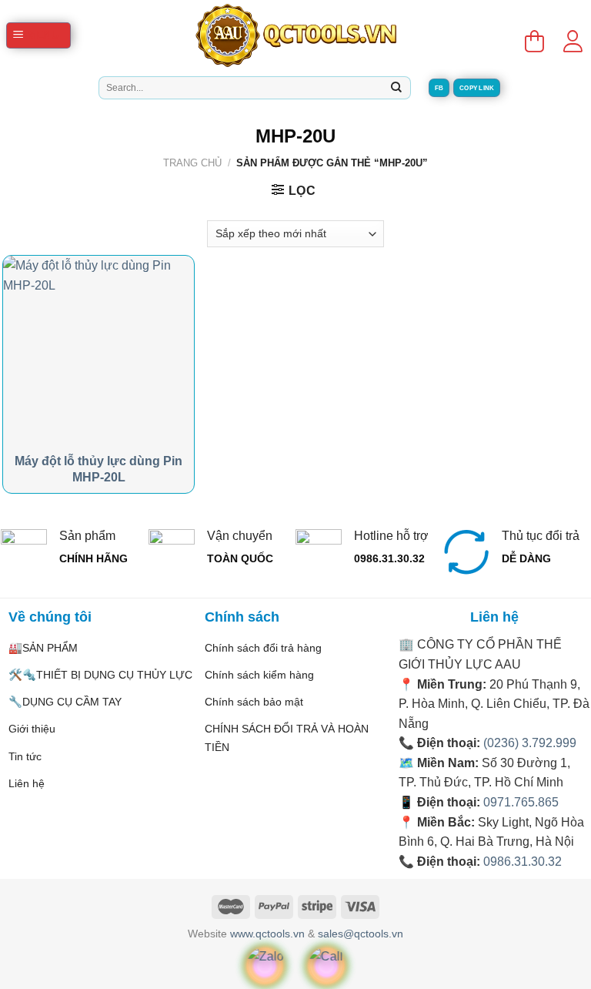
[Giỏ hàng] (534, 35)
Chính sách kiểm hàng (259, 675)
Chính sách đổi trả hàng (263, 648)
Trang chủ (192, 163)
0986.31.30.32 (522, 861)
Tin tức (25, 756)
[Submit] (396, 87)
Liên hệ (26, 783)
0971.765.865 (521, 802)
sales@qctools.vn (360, 933)
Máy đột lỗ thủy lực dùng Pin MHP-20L (98, 469)
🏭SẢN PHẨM (43, 648)
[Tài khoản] (572, 35)
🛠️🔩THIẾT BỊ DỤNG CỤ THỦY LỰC (100, 675)
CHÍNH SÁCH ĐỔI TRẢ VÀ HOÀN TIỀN (287, 737)
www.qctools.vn (267, 933)
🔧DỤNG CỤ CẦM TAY (65, 702)
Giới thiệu (31, 728)
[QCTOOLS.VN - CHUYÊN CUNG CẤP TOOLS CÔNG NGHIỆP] (295, 35)
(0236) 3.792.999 (529, 742)
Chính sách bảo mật (254, 702)
